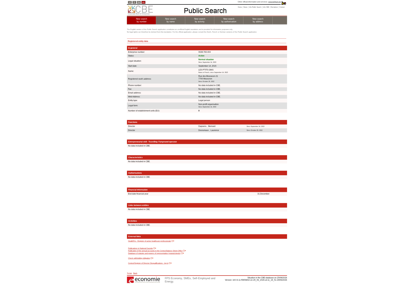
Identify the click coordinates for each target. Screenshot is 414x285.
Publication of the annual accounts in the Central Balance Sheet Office (155, 251)
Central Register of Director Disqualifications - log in (148, 263)
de (139, 2)
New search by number (141, 20)
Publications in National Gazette (140, 248)
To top (129, 273)
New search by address (257, 20)
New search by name (170, 20)
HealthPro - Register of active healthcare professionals (149, 241)
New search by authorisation (228, 20)
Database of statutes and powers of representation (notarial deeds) (154, 253)
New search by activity (199, 20)
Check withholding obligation (139, 258)
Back (135, 273)
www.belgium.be (274, 2)
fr (134, 2)
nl (130, 2)
